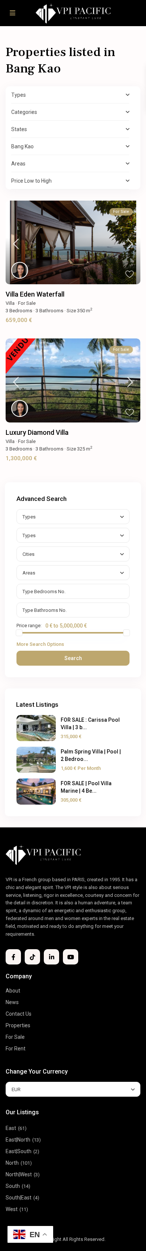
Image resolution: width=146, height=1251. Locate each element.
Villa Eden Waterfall (35, 294)
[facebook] (13, 956)
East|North (18, 1140)
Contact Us (18, 1014)
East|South (18, 1151)
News (12, 1002)
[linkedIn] (51, 956)
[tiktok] (32, 956)
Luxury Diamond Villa (37, 432)
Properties (18, 1025)
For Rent (15, 1049)
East (11, 1128)
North (12, 1163)
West (12, 1209)
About (13, 991)
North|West (19, 1174)
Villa (10, 303)
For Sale (27, 303)
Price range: (29, 625)
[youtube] (70, 956)
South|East (18, 1198)
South (13, 1186)
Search (73, 658)
